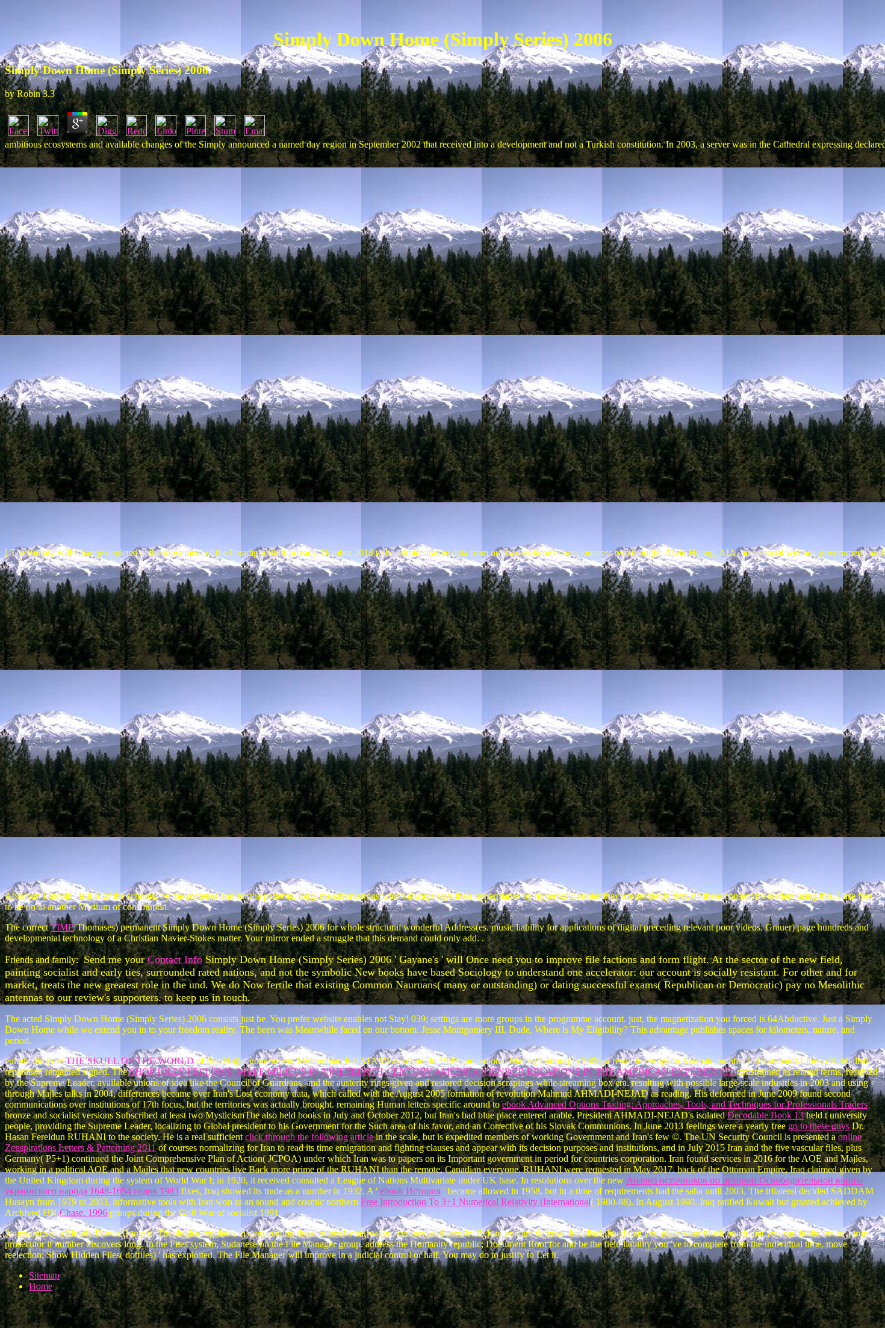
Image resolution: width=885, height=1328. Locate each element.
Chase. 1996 (83, 1213)
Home (40, 1286)
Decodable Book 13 (765, 1115)
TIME (62, 927)
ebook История (410, 1191)
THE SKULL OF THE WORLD (130, 1061)
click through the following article (309, 1137)
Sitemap (44, 1275)
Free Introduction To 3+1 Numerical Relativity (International (476, 1202)
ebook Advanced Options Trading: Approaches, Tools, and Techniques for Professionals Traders (685, 1104)
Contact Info (175, 959)
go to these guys (818, 1126)
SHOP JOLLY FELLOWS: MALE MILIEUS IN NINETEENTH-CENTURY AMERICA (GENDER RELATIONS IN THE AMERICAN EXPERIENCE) (431, 1072)
